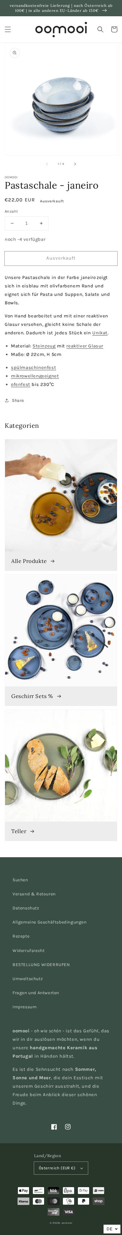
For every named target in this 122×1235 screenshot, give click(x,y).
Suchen (20, 880)
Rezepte (21, 936)
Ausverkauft (61, 258)
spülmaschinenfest (33, 367)
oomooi (67, 1222)
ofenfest (20, 384)
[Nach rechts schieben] (75, 164)
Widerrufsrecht (28, 950)
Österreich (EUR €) (57, 1168)
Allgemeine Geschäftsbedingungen (50, 922)
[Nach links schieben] (47, 164)
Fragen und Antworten (36, 992)
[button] (8, 29)
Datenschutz (26, 908)
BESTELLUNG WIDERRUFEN (41, 964)
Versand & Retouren (34, 894)
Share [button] (18, 400)
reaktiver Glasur (84, 346)
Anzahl (11, 211)
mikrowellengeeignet (35, 376)
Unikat (100, 333)
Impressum (25, 1007)
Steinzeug (44, 346)
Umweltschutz (28, 978)
